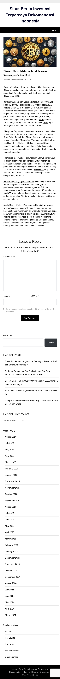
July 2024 (9, 589)
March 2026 (10, 462)
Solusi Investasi (12, 650)
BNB (46, 122)
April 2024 (9, 608)
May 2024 (9, 602)
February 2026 (11, 468)
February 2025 (11, 544)
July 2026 (9, 443)
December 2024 (12, 557)
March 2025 (10, 538)
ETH (41, 119)
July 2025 (9, 513)
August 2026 (10, 436)
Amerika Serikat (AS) (23, 93)
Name (7, 295)
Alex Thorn (26, 137)
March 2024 (10, 614)
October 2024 (11, 570)
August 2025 (10, 506)
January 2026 (11, 474)
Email (35, 295)
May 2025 (9, 525)
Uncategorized (11, 656)
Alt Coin (8, 631)
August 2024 (10, 583)
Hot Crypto (10, 637)
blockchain (39, 169)
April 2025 (9, 532)
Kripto (41, 107)
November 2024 (12, 564)
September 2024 (12, 576)
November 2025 (12, 487)
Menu (54, 30)
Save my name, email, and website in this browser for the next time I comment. (31, 310)
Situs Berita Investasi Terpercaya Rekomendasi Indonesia (30, 15)
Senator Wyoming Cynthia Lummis (18, 181)
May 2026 (9, 449)
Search (7, 335)
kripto (12, 87)
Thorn (6, 157)
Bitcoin (6, 90)
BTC (37, 110)
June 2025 (10, 519)
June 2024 (10, 595)
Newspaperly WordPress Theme (36, 673)
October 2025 (11, 493)
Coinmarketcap (30, 101)
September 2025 (12, 500)
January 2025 (11, 551)
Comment (9, 256)
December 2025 (12, 481)
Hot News (9, 644)
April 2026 (9, 455)
